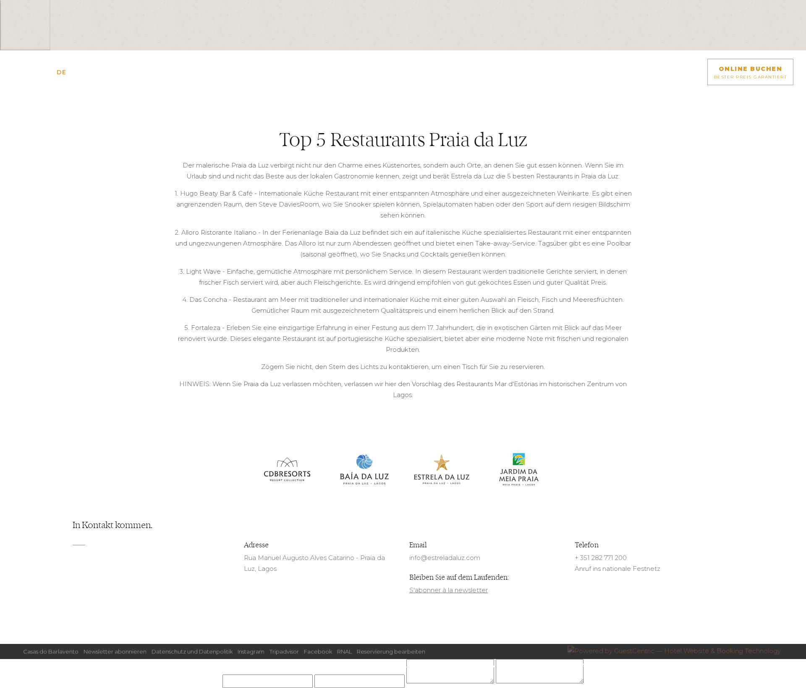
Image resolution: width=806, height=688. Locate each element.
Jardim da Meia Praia (518, 469)
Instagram (251, 651)
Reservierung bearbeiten (391, 651)
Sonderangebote (285, 665)
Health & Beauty (492, 665)
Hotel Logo (403, 78)
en (38, 72)
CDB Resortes (287, 469)
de (61, 72)
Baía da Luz (364, 469)
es (84, 72)
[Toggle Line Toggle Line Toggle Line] (19, 72)
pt (73, 72)
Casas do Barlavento (51, 651)
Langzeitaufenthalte (560, 665)
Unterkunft (230, 665)
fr (50, 72)
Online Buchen (750, 72)
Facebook (318, 651)
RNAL (344, 651)
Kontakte (443, 665)
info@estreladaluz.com (444, 558)
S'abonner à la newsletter (448, 590)
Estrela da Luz (441, 469)
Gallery (383, 665)
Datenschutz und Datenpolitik (192, 651)
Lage (412, 665)
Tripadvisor (284, 651)
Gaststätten (342, 665)
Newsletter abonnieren (115, 651)
